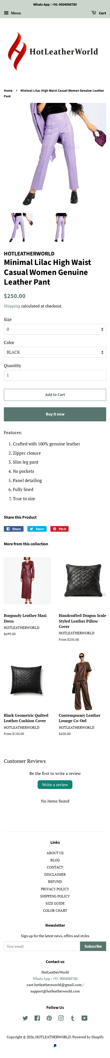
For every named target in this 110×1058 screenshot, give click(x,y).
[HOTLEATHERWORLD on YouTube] (84, 1019)
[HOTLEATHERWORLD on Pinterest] (49, 1019)
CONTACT (55, 867)
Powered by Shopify (88, 1036)
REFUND (55, 881)
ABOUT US (55, 852)
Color (9, 342)
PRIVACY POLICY (55, 888)
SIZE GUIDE (55, 903)
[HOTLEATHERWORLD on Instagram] (61, 1019)
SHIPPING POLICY (55, 896)
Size (8, 319)
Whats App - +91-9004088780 (55, 978)
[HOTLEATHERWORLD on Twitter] (25, 1019)
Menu (15, 12)
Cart (102, 13)
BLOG (55, 860)
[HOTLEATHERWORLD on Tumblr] (72, 1019)
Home (8, 90)
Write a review (55, 784)
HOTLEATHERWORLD (53, 1036)
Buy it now (55, 414)
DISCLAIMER (55, 874)
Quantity (12, 365)
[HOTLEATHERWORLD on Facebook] (37, 1019)
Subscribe (93, 946)
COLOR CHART (55, 910)
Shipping (12, 306)
